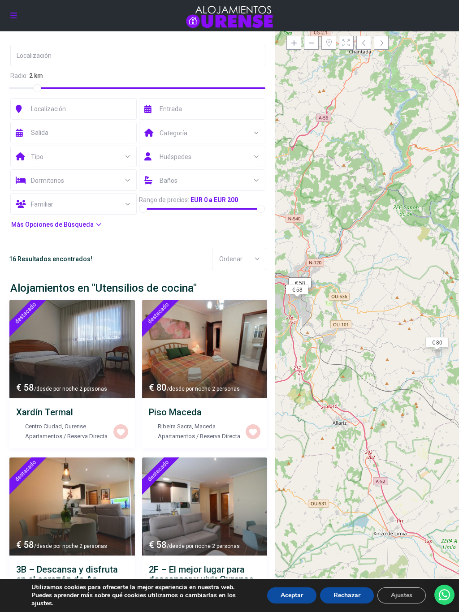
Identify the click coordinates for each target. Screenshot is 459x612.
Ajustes (401, 595)
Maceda (205, 426)
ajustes (41, 603)
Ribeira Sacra (175, 426)
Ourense (75, 426)
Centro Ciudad (43, 426)
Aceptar (292, 595)
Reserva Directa (87, 436)
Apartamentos (43, 436)
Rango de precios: (164, 200)
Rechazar (346, 595)
